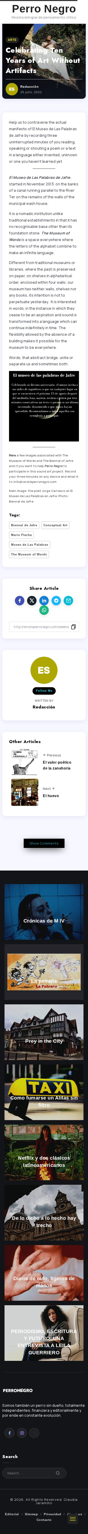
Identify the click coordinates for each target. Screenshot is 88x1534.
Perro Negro (44, 9)
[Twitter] (34, 1432)
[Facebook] (9, 1432)
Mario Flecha (21, 535)
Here (12, 455)
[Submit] (58, 1473)
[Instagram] (22, 1432)
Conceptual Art (55, 525)
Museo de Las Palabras (29, 544)
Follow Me (44, 690)
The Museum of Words (29, 554)
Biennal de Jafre (24, 525)
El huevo (51, 796)
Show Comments (44, 843)
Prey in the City (44, 1041)
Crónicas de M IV (44, 921)
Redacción (29, 86)
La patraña (44, 981)
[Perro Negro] (18, 1390)
